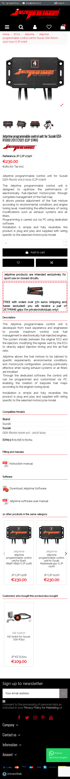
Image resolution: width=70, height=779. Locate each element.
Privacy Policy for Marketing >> (43, 707)
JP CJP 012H (51, 575)
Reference (9, 156)
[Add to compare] (51, 263)
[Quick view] (30, 541)
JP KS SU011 (19, 656)
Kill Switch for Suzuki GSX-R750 (18, 638)
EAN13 (7, 439)
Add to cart (38, 252)
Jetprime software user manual (29, 501)
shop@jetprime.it (33, 3)
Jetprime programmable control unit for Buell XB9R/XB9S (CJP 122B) (19, 559)
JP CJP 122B (19, 575)
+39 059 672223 (12, 3)
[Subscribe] (63, 693)
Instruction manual (21, 463)
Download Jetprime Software (28, 488)
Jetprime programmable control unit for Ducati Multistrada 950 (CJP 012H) (51, 561)
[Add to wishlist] (18, 263)
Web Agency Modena (36, 773)
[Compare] (30, 534)
